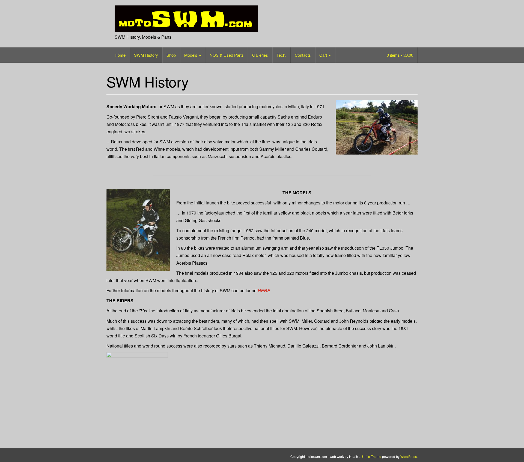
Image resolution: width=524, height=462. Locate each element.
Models (191, 55)
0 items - (399, 55)
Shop (171, 55)
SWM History (146, 55)
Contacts (303, 55)
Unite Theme (371, 456)
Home (120, 55)
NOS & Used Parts (227, 55)
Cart (323, 55)
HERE (264, 290)
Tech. (281, 55)
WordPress (408, 456)
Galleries (260, 55)
